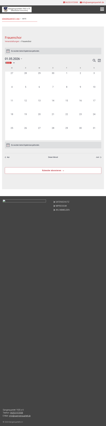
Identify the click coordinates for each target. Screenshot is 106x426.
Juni (97, 157)
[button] (48, 62)
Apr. (8, 157)
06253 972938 (71, 2)
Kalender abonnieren (51, 170)
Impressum (61, 206)
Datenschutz (62, 202)
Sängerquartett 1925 (10, 19)
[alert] (53, 51)
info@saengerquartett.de (93, 2)
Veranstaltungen (12, 41)
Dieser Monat (53, 157)
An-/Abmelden (63, 210)
